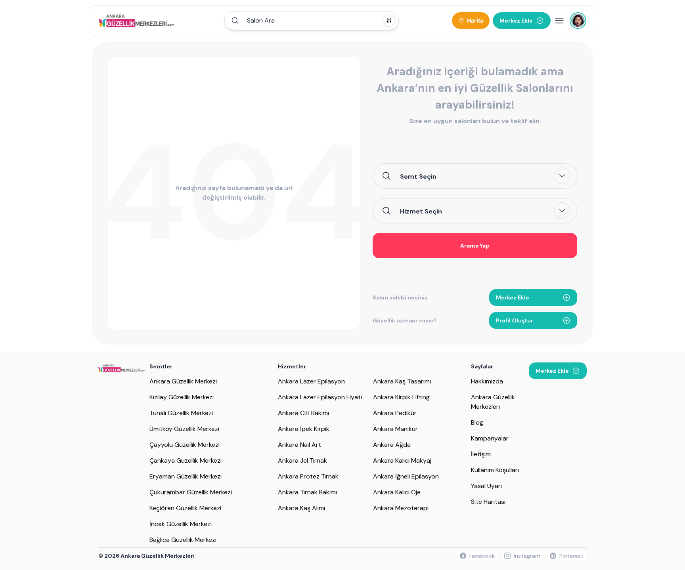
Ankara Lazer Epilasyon (311, 381)
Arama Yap (475, 245)
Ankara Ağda (392, 444)
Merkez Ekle (512, 297)
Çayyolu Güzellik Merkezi (184, 444)
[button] (311, 20)
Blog (477, 422)
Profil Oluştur (514, 320)
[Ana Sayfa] (136, 20)
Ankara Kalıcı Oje (397, 492)
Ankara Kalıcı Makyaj (402, 460)
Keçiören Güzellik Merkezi (185, 508)
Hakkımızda (487, 381)
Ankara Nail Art (299, 444)
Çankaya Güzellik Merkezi (185, 460)
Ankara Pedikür (395, 413)
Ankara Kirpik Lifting (401, 397)
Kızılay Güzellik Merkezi (181, 397)
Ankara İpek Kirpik (303, 429)
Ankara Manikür (395, 429)
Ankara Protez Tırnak (308, 476)
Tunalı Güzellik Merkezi (181, 413)
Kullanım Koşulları (495, 470)
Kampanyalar (490, 438)
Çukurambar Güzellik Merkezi (190, 492)
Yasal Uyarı (486, 486)
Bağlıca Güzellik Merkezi (182, 540)
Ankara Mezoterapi (401, 508)
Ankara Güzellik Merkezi (183, 381)
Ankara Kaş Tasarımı (402, 381)
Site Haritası (488, 502)
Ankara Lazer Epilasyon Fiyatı (320, 397)
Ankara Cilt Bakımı (303, 413)
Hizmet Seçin (421, 211)
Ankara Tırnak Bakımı (307, 492)
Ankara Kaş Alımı (301, 508)
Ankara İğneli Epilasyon (406, 476)
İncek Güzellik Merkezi (180, 524)
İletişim (481, 454)
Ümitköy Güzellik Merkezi (184, 429)
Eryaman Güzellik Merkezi (185, 476)
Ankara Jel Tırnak (302, 460)
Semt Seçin (418, 176)
